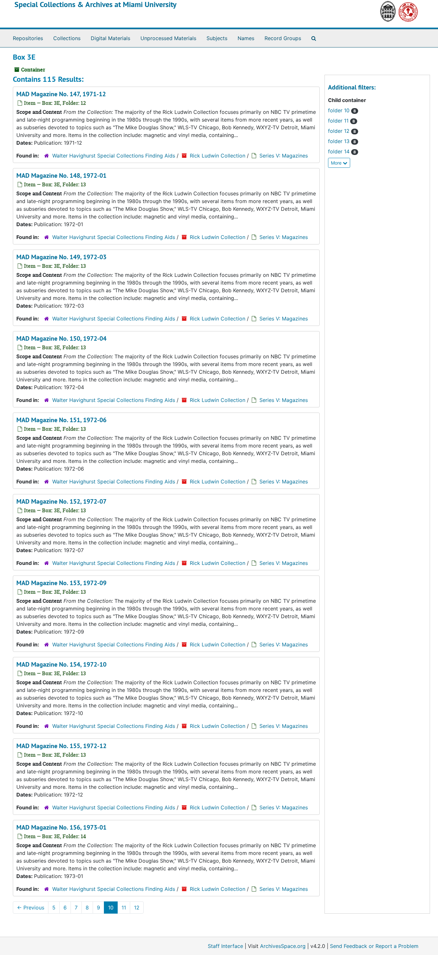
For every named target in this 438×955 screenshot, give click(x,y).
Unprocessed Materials (168, 38)
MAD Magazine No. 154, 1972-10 (61, 664)
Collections (66, 38)
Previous (30, 907)
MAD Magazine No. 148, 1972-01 (61, 175)
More (337, 163)
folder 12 (342, 131)
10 (111, 907)
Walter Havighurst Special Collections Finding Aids (113, 155)
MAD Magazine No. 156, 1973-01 (61, 827)
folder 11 (341, 120)
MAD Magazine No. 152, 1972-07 (61, 501)
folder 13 (342, 141)
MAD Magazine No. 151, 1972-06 (61, 420)
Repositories (28, 38)
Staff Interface (225, 946)
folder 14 (342, 151)
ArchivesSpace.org (283, 946)
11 (124, 907)
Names (246, 38)
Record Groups (283, 38)
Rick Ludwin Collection (217, 155)
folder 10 (342, 110)
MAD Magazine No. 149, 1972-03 (61, 257)
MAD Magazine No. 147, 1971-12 (61, 94)
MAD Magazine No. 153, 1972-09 (61, 583)
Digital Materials (110, 38)
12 (136, 907)
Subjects (216, 38)
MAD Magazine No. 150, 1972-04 (61, 338)
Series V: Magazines (283, 155)
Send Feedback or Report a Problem (374, 946)
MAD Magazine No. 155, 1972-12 (61, 746)
